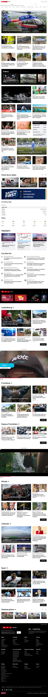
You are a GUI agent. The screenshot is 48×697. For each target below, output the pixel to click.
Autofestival (3, 652)
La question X (3, 674)
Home (12, 4)
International (26, 640)
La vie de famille (17, 649)
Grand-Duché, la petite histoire (6, 673)
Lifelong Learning (27, 668)
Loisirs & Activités (16, 656)
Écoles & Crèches (16, 651)
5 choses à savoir (4, 646)
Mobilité (3, 649)
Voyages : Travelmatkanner (17, 661)
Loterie (37, 653)
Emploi (25, 652)
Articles (37, 667)
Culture (38, 637)
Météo (24, 223)
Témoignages (15, 658)
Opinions (2, 642)
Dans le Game (3, 680)
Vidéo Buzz (3, 668)
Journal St (3, 677)
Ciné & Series (38, 642)
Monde (2, 641)
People (14, 641)
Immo (37, 663)
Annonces (3, 653)
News (2, 637)
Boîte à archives (4, 678)
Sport (25, 637)
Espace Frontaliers (29, 649)
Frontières (3, 640)
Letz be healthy (15, 667)
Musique (37, 640)
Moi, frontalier (3, 669)
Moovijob (26, 667)
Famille (25, 651)
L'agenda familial (15, 653)
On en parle (3, 672)
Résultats (26, 641)
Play (36, 4)
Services (38, 649)
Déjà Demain (3, 667)
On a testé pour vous (4, 645)
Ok (18, 632)
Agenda (37, 645)
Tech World (15, 642)
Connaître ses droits (16, 652)
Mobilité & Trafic (27, 653)
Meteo (37, 651)
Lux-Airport (3, 651)
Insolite (14, 640)
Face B (2, 679)
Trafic (37, 652)
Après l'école (15, 657)
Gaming (37, 641)
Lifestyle (15, 637)
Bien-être (15, 663)
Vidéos (3, 663)
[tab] (2, 7)
